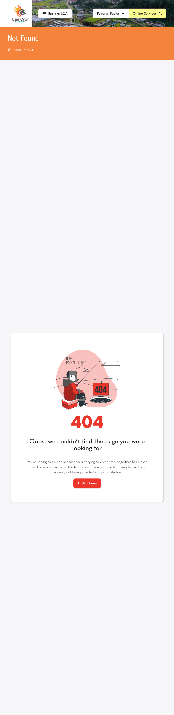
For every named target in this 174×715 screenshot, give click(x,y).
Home (17, 49)
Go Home (89, 483)
